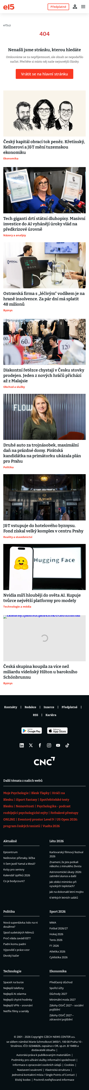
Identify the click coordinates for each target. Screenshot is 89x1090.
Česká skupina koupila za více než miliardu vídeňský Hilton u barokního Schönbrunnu (40, 672)
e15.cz (7, 25)
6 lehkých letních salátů (63, 897)
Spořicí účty (56, 988)
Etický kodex (23, 1080)
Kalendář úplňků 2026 (16, 875)
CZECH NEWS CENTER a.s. (59, 1037)
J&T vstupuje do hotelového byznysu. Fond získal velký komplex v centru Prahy (43, 528)
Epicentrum (10, 852)
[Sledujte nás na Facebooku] (40, 745)
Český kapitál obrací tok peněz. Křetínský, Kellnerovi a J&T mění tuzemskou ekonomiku (44, 147)
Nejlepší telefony (13, 988)
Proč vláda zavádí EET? (17, 938)
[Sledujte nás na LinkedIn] (21, 745)
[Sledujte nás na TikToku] (67, 745)
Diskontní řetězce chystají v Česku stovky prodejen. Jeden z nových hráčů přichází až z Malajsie (43, 375)
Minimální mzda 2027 (62, 999)
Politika (9, 911)
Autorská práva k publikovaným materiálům (43, 1055)
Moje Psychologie (16, 793)
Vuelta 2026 (51, 826)
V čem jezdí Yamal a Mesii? (19, 864)
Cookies (69, 1065)
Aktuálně (10, 841)
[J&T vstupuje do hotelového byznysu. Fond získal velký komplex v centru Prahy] (44, 497)
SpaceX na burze (13, 982)
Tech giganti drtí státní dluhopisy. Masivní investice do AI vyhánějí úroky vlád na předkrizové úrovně (44, 224)
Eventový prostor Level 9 (36, 819)
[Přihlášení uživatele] (75, 6)
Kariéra (51, 715)
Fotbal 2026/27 (58, 928)
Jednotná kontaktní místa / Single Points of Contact (43, 1075)
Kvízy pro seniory (13, 869)
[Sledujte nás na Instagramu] (49, 745)
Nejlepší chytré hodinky (17, 999)
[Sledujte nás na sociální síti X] (31, 745)
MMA (52, 922)
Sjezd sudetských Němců (18, 932)
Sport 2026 (57, 911)
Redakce (30, 707)
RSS (35, 715)
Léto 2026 (56, 841)
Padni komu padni (14, 944)
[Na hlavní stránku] (8, 6)
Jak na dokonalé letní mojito (66, 892)
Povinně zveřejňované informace (54, 1080)
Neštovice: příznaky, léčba (19, 858)
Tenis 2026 (55, 940)
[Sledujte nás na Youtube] (58, 745)
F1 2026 (54, 946)
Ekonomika (57, 971)
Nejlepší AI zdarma (14, 994)
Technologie (12, 971)
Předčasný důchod (60, 982)
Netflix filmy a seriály (16, 1011)
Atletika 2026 (57, 951)
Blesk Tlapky (40, 793)
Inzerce (49, 707)
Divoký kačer (11, 955)
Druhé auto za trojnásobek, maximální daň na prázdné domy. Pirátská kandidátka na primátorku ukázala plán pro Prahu (42, 453)
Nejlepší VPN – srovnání (17, 1005)
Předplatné (69, 707)
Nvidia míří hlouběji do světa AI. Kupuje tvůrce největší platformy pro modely (42, 598)
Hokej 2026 (56, 934)
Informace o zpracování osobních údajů (37, 1065)
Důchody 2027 (58, 994)
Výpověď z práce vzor (16, 950)
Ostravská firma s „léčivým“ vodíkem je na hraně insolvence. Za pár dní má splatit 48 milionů (44, 299)
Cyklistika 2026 (58, 957)
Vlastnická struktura (57, 1070)
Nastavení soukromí (29, 1070)
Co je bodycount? (14, 881)
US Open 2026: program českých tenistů (40, 823)
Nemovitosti (25, 806)
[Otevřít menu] (83, 6)
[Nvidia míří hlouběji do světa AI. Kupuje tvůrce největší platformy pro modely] (44, 567)
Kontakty (10, 707)
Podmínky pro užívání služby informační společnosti (43, 1060)
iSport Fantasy (26, 799)
